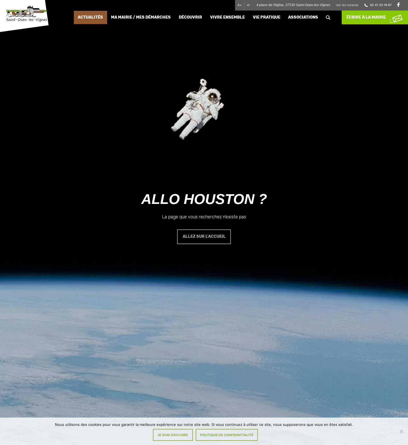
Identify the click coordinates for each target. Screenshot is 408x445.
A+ (240, 5)
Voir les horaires (347, 5)
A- (249, 5)
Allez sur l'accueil (204, 236)
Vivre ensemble (227, 17)
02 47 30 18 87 (381, 5)
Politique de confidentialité (226, 435)
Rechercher (328, 17)
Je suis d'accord (172, 435)
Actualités (90, 17)
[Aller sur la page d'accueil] (26, 15)
